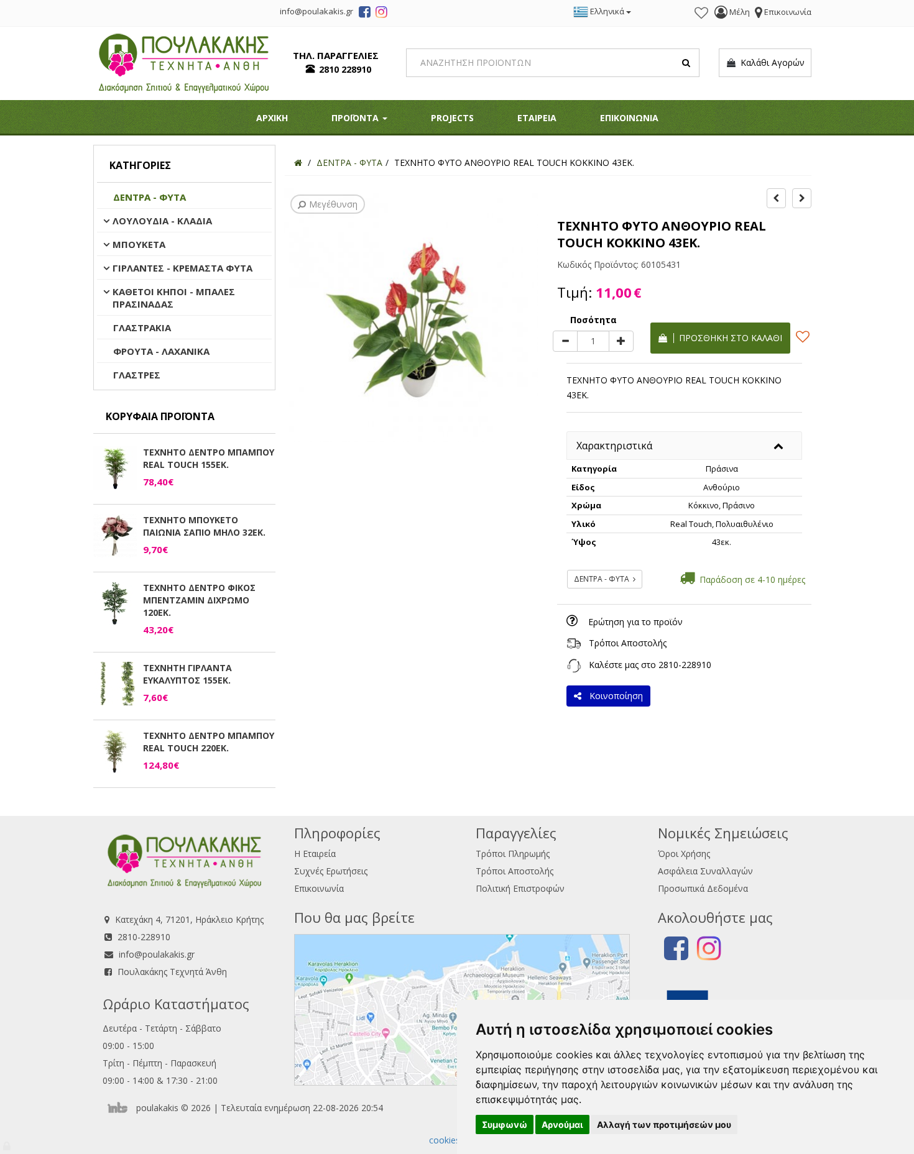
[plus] (621, 341)
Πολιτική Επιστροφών (520, 888)
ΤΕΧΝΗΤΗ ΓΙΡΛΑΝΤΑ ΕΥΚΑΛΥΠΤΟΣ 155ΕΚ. (187, 674)
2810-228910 (684, 665)
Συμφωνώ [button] (504, 1124)
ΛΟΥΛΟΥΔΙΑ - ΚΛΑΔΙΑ (162, 220)
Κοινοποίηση (613, 696)
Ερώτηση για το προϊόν (635, 622)
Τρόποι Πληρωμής (513, 853)
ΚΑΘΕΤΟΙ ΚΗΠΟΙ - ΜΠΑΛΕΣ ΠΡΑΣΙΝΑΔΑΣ (174, 297)
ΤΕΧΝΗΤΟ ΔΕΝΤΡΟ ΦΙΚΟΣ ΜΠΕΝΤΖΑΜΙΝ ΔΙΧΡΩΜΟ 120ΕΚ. (199, 600)
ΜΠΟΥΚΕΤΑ (139, 244)
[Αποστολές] (573, 643)
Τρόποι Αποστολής (628, 643)
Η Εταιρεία (315, 853)
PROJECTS (452, 118)
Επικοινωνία (319, 888)
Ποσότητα (593, 320)
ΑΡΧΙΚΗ (272, 118)
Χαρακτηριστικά (614, 445)
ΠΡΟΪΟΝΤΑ (356, 118)
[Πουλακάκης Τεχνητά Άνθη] (183, 62)
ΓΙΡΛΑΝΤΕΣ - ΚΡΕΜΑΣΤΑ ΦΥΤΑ (182, 268)
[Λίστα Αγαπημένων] (701, 13)
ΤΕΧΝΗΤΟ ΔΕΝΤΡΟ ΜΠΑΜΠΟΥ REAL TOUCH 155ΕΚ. (208, 458)
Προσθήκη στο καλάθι (728, 338)
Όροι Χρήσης (684, 853)
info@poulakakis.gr (157, 954)
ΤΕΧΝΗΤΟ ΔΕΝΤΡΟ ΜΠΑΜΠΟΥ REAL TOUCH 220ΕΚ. (208, 742)
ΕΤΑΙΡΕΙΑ (536, 118)
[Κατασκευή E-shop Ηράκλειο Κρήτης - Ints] (120, 1108)
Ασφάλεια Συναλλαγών (705, 871)
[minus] (565, 341)
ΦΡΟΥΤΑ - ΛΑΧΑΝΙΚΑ (161, 351)
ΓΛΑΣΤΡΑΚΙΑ (142, 327)
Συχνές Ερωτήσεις (330, 871)
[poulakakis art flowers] (365, 13)
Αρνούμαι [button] (562, 1124)
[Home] (298, 162)
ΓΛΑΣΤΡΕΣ (136, 375)
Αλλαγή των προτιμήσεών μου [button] (664, 1124)
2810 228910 (345, 69)
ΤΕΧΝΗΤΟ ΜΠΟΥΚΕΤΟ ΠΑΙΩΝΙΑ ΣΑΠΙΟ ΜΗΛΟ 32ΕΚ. (204, 526)
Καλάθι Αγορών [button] (770, 62)
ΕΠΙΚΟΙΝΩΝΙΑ (629, 118)
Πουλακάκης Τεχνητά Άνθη (172, 972)
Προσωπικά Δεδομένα (703, 888)
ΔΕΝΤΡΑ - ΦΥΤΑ (149, 197)
